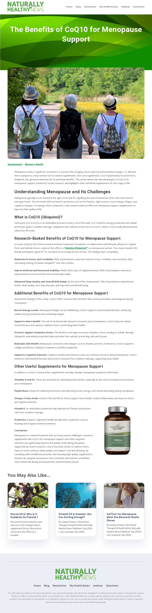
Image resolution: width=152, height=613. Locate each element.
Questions (138, 6)
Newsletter (90, 6)
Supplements (15, 164)
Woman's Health (34, 164)
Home (69, 6)
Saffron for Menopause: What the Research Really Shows (123, 517)
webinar (125, 6)
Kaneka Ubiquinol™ (76, 248)
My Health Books (109, 6)
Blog (78, 6)
